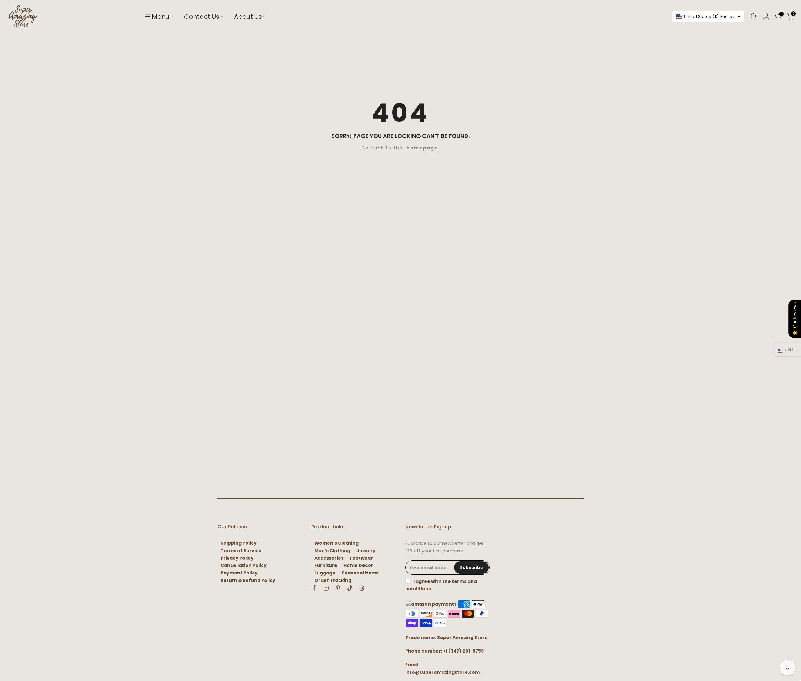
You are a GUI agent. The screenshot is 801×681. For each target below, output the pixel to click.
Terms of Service (241, 551)
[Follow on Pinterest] (338, 588)
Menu (160, 16)
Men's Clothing (332, 551)
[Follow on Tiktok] (350, 588)
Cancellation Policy (244, 565)
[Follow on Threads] (362, 588)
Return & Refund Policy (248, 580)
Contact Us (201, 16)
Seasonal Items (360, 573)
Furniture (325, 565)
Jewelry (365, 551)
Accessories (329, 558)
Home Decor (358, 565)
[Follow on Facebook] (314, 588)
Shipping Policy (239, 543)
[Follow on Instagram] (326, 588)
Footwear (361, 558)
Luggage (324, 573)
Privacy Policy (237, 558)
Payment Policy (239, 573)
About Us (248, 16)
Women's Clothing (336, 543)
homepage (422, 148)
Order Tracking (332, 580)
